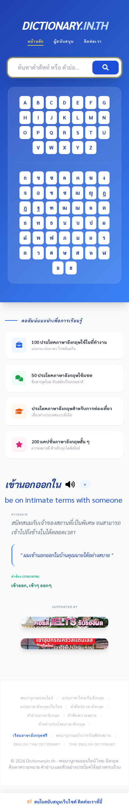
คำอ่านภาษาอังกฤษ (43, 715)
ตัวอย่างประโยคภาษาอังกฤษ (62, 724)
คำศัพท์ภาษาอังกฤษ (87, 706)
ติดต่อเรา (92, 41)
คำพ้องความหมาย (82, 715)
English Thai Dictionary (36, 744)
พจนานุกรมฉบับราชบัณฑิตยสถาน (83, 735)
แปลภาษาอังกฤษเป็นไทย (41, 706)
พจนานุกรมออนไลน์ (37, 698)
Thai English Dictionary (92, 744)
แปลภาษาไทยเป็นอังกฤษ (83, 698)
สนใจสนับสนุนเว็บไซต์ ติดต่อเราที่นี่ (68, 801)
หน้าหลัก (36, 41)
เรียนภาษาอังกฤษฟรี (30, 735)
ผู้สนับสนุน (64, 41)
